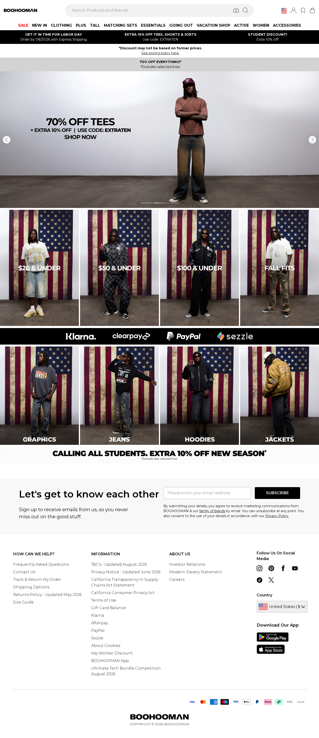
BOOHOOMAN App (110, 660)
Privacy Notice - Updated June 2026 (125, 572)
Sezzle (97, 638)
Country (264, 595)
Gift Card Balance (108, 608)
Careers (176, 579)
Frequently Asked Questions (41, 564)
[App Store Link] (273, 643)
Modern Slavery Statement (195, 572)
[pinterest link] (271, 568)
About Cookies (105, 645)
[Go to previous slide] (6, 139)
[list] (159, 139)
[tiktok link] (259, 580)
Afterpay (99, 623)
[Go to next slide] (312, 139)
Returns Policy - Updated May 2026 (47, 594)
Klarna (97, 615)
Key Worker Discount (112, 653)
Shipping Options (31, 587)
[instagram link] (259, 568)
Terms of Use (103, 600)
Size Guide (23, 602)
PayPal (98, 630)
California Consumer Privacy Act (123, 592)
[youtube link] (295, 568)
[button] (284, 11)
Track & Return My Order (37, 579)
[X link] (271, 580)
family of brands (212, 511)
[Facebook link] (283, 568)
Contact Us (24, 572)
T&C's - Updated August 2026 (119, 564)
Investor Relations (187, 564)
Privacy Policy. (277, 516)
